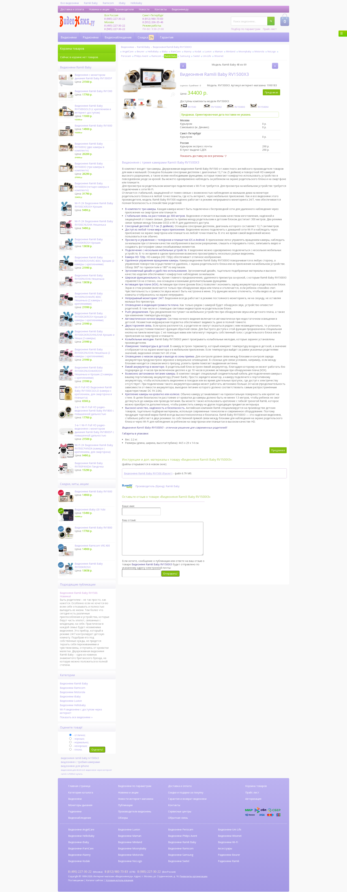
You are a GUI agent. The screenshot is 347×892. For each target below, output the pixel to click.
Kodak (198, 51)
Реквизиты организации (193, 876)
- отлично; (78, 735)
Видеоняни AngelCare (81, 829)
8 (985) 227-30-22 (114, 18)
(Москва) (85, 872)
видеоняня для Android (73, 770)
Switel (196, 56)
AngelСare (128, 51)
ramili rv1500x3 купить (72, 774)
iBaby (122, 3)
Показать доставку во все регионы (201, 156)
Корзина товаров (256, 786)
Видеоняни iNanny (79, 854)
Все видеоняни (69, 3)
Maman (219, 51)
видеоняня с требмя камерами (80, 762)
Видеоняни (69, 37)
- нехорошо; (79, 746)
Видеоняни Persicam (180, 829)
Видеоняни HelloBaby (81, 835)
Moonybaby (245, 51)
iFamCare (176, 51)
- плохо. (77, 749)
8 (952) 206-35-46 (152, 22)
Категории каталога (80, 792)
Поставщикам (75, 880)
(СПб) (120, 872)
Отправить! (170, 573)
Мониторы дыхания (80, 805)
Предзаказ (271, 92)
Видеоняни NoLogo (130, 861)
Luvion (208, 51)
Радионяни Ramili (228, 861)
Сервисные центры (179, 811)
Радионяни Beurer (229, 854)
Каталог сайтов (94, 880)
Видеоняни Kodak (79, 861)
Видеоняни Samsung (180, 854)
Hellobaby (136, 3)
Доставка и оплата (72, 9)
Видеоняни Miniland (130, 842)
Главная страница (79, 786)
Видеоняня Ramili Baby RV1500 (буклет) (148, 473)
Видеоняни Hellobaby (73, 705)
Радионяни (90, 37)
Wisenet (218, 56)
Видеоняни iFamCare (81, 848)
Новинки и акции (99, 9)
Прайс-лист (270, 29)
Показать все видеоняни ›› (76, 717)
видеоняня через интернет (99, 770)
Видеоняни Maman (129, 835)
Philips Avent (141, 56)
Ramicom (108, 3)
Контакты (161, 9)
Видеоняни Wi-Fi (228, 842)
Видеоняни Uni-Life (229, 829)
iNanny (187, 51)
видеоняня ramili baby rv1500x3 (80, 758)
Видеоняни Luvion (71, 700)
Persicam (126, 56)
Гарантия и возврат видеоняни (187, 798)
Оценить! (97, 749)
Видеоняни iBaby (70, 696)
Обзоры (123, 817)
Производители (124, 9)
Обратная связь (178, 817)
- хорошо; (78, 738)
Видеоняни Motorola (72, 692)
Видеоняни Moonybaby (132, 848)
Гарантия (166, 37)
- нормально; (80, 742)
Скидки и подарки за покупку (185, 792)
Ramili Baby (91, 3)
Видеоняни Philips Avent (182, 835)
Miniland (230, 51)
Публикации (125, 805)
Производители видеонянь (134, 811)
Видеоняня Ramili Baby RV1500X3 (172, 47)
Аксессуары (225, 848)
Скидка (145, 37)
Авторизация (253, 798)
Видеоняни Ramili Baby (74, 683)
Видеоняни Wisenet (230, 835)
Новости (144, 9)
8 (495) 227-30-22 (114, 25)
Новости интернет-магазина (135, 798)
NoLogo (271, 51)
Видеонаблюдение (118, 37)
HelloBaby (153, 51)
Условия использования (119, 880)
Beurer (140, 51)
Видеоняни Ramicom (72, 687)
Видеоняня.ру (180, 9)
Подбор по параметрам (245, 29)
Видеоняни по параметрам (134, 786)
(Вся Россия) (156, 872)
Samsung (185, 56)
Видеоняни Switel (178, 861)
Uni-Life (207, 56)
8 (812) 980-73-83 (152, 18)
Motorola (259, 51)
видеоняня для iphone (75, 766)
